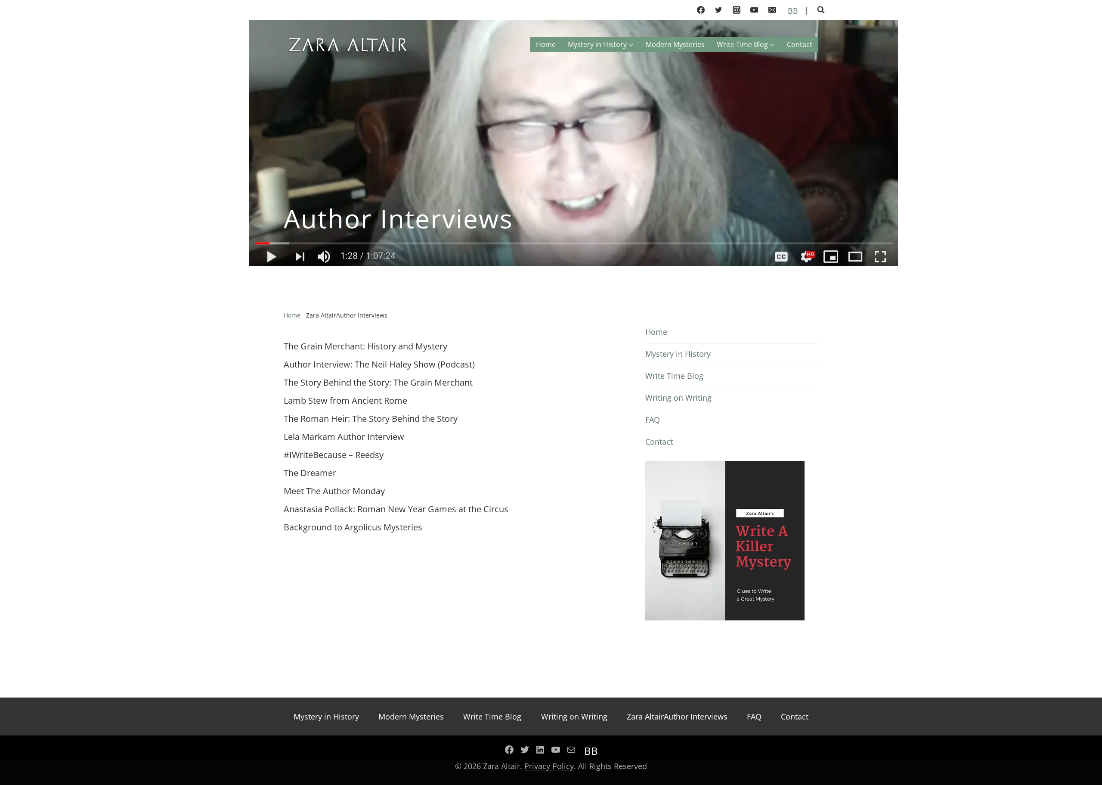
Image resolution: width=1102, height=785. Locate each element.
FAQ (652, 419)
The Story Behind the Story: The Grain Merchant (378, 382)
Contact (799, 44)
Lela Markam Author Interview (344, 436)
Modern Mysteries (675, 44)
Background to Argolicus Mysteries (353, 527)
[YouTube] (754, 10)
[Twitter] (718, 10)
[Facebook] (701, 10)
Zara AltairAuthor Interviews (677, 716)
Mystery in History (678, 354)
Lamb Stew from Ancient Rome (345, 400)
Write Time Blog (674, 376)
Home (546, 44)
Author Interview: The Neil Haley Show (360, 364)
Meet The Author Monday (334, 491)
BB (792, 11)
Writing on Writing (678, 397)
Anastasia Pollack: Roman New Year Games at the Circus (397, 509)
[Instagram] (736, 10)
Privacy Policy (549, 766)
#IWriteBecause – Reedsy (334, 455)
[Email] (772, 10)
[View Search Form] (821, 10)
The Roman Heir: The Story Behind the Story (371, 418)
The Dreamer (310, 473)
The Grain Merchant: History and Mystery (365, 346)
